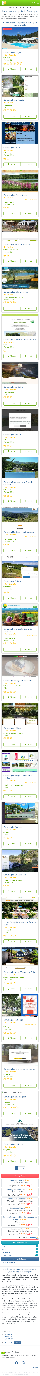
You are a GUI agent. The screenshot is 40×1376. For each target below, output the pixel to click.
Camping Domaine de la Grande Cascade (18, 483)
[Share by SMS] (30, 7)
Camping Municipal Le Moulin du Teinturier (18, 776)
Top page (35, 1367)
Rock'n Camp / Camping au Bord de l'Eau (19, 923)
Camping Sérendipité (13, 387)
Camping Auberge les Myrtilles (17, 680)
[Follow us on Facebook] (16, 1363)
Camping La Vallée (12, 434)
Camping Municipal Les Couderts (18, 532)
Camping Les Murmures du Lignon (19, 1069)
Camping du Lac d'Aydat (14, 1096)
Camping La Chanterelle (14, 874)
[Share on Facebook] (13, 7)
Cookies (17, 1342)
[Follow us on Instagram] (24, 1363)
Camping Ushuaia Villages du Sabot (19, 972)
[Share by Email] (26, 7)
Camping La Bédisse (12, 827)
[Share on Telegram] (23, 7)
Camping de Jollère (12, 581)
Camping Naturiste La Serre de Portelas (17, 630)
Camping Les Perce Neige (15, 195)
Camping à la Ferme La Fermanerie (19, 339)
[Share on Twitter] (16, 7)
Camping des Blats (12, 728)
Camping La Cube (11, 147)
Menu (34, 3)
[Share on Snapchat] (20, 7)
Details (29, 69)
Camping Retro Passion (14, 100)
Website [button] (13, 69)
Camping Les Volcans (13, 1144)
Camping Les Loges (12, 52)
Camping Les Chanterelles (15, 292)
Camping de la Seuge (13, 1020)
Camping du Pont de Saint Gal (17, 244)
